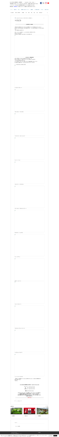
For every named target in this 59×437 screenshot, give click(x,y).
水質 (37, 12)
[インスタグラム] (46, 3)
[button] (47, 12)
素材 (31, 12)
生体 (26, 12)
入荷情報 (23, 12)
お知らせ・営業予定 (17, 12)
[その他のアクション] (43, 18)
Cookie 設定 (50, 435)
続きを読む (40, 12)
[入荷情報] (16, 411)
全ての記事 (12, 12)
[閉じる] (58, 435)
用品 (34, 12)
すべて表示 (47, 406)
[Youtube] (48, 3)
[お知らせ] (29, 411)
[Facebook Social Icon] (41, 3)
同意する (55, 435)
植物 (28, 12)
